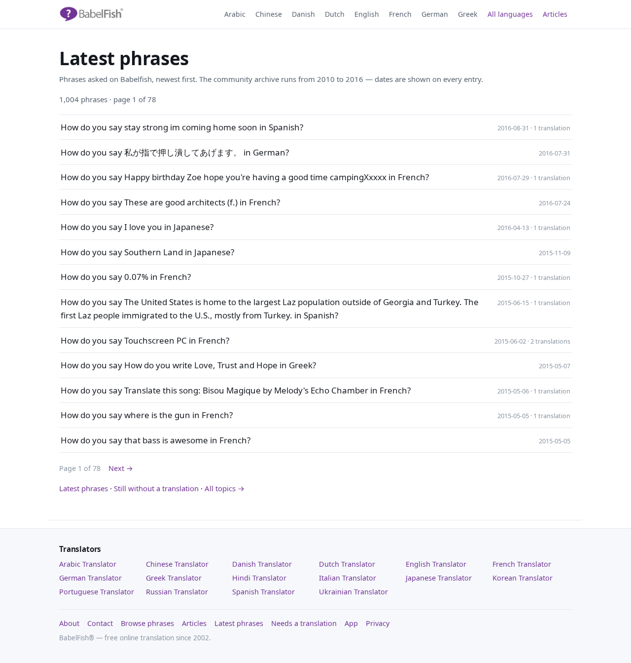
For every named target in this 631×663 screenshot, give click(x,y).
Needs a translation (304, 623)
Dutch (335, 14)
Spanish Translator (263, 591)
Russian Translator (177, 591)
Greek (468, 14)
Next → (120, 468)
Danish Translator (262, 564)
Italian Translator (347, 578)
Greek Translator (174, 578)
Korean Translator (522, 578)
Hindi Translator (259, 578)
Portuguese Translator (96, 591)
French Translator (521, 564)
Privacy (377, 623)
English (366, 14)
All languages (510, 14)
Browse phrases (147, 623)
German (434, 14)
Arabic (234, 14)
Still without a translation (156, 488)
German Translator (90, 578)
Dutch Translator (347, 564)
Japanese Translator (439, 578)
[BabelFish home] (91, 14)
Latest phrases (83, 488)
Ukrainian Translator (353, 591)
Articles (555, 14)
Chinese (268, 14)
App (351, 623)
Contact (100, 623)
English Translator (436, 564)
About (69, 623)
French (400, 14)
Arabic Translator (87, 564)
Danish (303, 14)
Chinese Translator (177, 564)
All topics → (225, 488)
